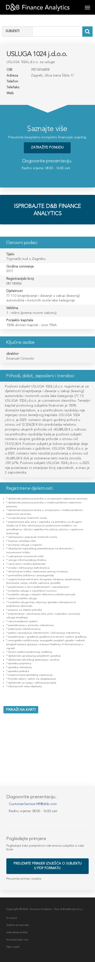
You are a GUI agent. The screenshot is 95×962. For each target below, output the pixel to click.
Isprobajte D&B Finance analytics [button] (47, 209)
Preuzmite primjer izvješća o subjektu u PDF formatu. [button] (48, 865)
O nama (11, 917)
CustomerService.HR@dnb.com (33, 804)
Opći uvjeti (12, 946)
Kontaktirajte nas (17, 939)
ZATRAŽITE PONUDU (47, 147)
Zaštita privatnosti (17, 925)
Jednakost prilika (17, 932)
